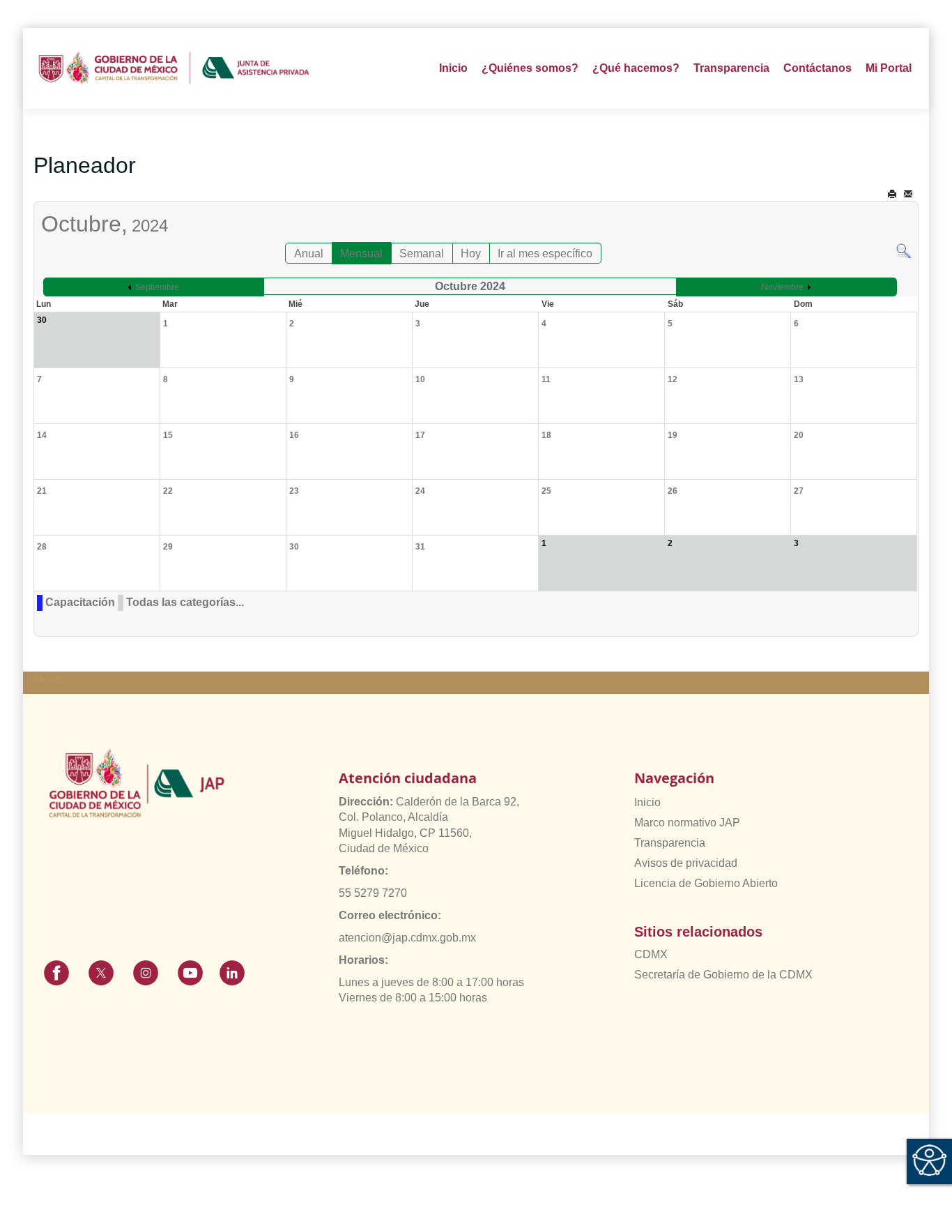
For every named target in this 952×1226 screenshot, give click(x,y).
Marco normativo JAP (687, 822)
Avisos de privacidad (685, 863)
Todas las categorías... (185, 602)
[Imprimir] (892, 194)
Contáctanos (817, 68)
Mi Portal (889, 68)
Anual (308, 253)
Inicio (453, 68)
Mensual (361, 253)
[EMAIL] (908, 194)
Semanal (421, 253)
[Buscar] (903, 250)
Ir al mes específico (545, 253)
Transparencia (669, 843)
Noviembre (783, 287)
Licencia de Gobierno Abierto (706, 883)
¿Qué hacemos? (636, 68)
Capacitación (80, 602)
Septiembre (157, 287)
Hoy (471, 253)
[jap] (173, 68)
